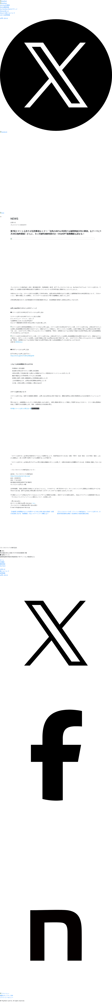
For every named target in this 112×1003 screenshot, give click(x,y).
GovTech (2, 566)
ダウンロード (35, 408)
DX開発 (5, 5)
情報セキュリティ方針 (6, 995)
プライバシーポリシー (6, 997)
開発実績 (4, 7)
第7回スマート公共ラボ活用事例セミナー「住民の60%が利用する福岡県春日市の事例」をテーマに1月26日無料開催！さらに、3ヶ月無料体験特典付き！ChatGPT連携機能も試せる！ (55, 232)
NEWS (14, 218)
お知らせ (4, 11)
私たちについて (7, 13)
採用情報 (5, 15)
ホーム (2, 560)
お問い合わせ (4, 575)
